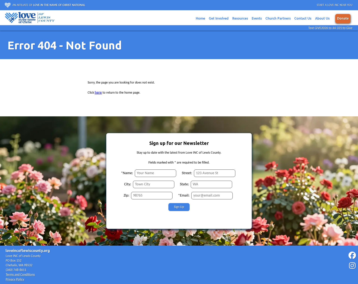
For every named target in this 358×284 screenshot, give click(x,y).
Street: (187, 173)
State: (184, 184)
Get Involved (219, 19)
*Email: (183, 195)
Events (257, 19)
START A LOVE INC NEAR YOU (334, 5)
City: (127, 184)
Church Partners (278, 19)
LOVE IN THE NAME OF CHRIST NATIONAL (59, 5)
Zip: (126, 195)
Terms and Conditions (20, 275)
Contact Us (302, 19)
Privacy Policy (15, 279)
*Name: (127, 173)
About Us (322, 19)
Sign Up (179, 207)
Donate (343, 19)
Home (200, 19)
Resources (240, 19)
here (98, 93)
